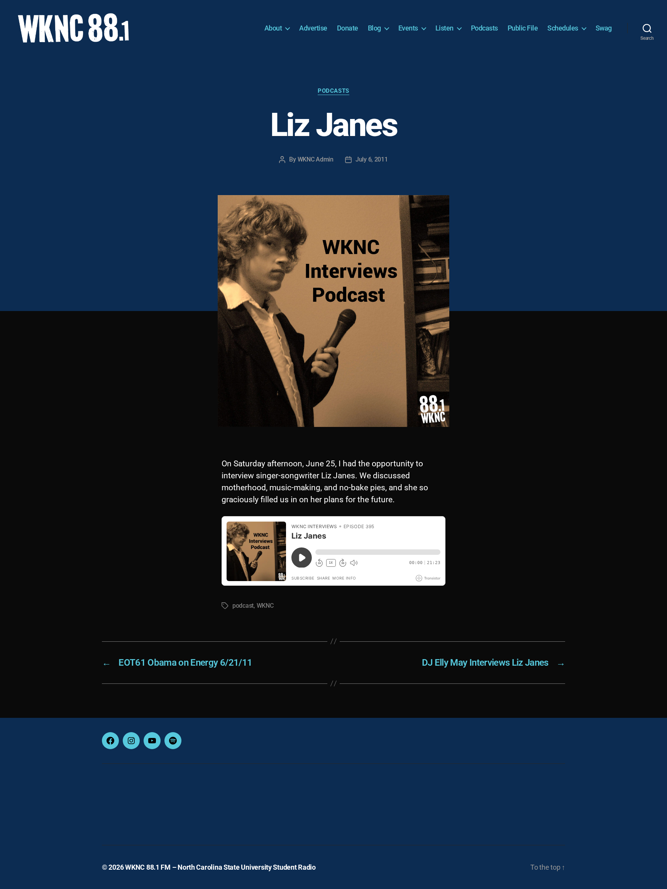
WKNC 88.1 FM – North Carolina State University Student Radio (220, 867)
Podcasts (484, 28)
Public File (523, 28)
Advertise (313, 28)
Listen (444, 28)
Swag (604, 28)
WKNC (265, 605)
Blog (374, 28)
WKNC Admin (316, 159)
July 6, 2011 (372, 159)
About (273, 28)
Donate (347, 28)
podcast (243, 605)
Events (408, 28)
